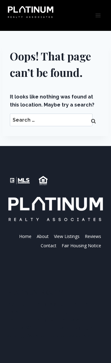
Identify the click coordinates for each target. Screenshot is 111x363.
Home (25, 236)
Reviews (93, 236)
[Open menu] (98, 15)
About (43, 236)
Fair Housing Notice (81, 245)
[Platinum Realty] (30, 12)
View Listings (67, 236)
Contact (48, 245)
